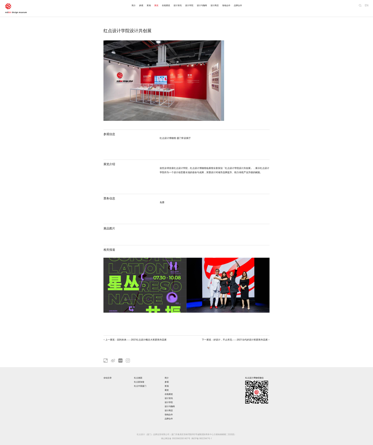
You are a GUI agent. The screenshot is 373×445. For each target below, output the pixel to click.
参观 (141, 5)
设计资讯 (178, 5)
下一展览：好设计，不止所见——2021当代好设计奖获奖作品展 (236, 339)
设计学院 (189, 5)
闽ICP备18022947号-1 (201, 438)
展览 (156, 5)
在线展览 (166, 5)
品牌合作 (238, 5)
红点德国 (138, 378)
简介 (134, 5)
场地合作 (226, 5)
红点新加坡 (139, 382)
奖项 (149, 5)
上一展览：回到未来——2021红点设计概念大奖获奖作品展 (135, 339)
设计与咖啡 (202, 5)
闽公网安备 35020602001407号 (175, 438)
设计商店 (215, 5)
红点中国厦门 (140, 386)
